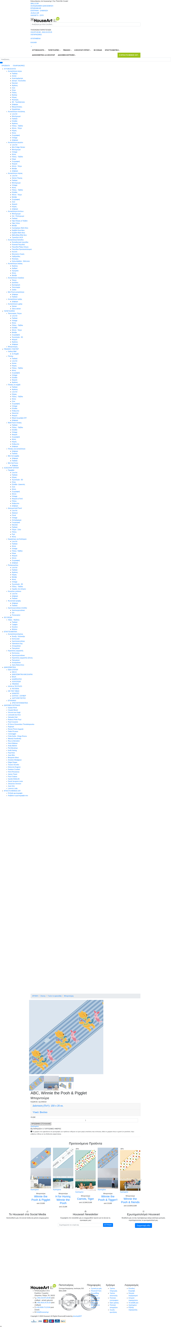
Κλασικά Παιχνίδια (18, 244)
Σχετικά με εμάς (96, 1288)
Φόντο (14, 494)
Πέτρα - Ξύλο (16, 529)
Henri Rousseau (13, 772)
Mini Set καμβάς (13, 456)
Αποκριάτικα (16, 646)
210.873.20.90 (36, 32)
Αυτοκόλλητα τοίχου (15, 71)
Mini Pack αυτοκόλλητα (16, 292)
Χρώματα (15, 271)
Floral (14, 515)
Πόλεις (14, 92)
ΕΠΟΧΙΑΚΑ (12, 700)
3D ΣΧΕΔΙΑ (98, 50)
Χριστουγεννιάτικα (18, 610)
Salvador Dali (13, 717)
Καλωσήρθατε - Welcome (21, 261)
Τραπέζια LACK (17, 237)
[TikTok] (85, 896)
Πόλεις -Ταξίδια (17, 551)
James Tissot (12, 774)
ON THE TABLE (13, 691)
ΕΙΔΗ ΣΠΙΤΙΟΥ (13, 670)
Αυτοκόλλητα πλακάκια (16, 278)
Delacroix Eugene (14, 767)
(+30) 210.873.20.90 (44, 1298)
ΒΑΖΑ (14, 677)
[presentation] (30, 1180)
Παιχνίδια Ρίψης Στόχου (20, 247)
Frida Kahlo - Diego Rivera (17, 736)
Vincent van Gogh (14, 712)
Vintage (14, 138)
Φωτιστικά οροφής (14, 601)
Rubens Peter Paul (14, 719)
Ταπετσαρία (16, 287)
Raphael (11, 727)
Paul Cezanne (13, 722)
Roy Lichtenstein (14, 741)
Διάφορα (15, 104)
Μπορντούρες (13, 347)
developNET (77, 1316)
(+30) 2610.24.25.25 (44, 1302)
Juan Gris (11, 786)
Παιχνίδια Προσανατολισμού (22, 249)
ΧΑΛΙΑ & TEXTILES (15, 686)
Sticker (14, 306)
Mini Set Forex (13, 463)
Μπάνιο (14, 629)
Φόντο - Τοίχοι (17, 128)
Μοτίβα (14, 168)
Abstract (15, 513)
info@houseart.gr (43, 1312)
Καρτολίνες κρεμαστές (15, 651)
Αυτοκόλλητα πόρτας (15, 173)
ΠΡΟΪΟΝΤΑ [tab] (6, 65)
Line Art (14, 114)
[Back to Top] (1, 1326)
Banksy (14, 95)
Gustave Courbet (14, 769)
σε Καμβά (15, 354)
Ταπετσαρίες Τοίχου (15, 313)
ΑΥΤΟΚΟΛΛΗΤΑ (38, 50)
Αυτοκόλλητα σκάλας (15, 263)
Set (13, 613)
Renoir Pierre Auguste (15, 729)
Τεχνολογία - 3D (17, 337)
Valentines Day (17, 643)
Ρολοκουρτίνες (13, 565)
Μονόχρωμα (16, 116)
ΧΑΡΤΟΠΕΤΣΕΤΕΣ (19, 698)
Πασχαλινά (15, 648)
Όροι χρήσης (114, 1303)
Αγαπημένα (133, 1305)
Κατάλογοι (94, 1295)
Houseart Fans (96, 1291)
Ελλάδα (14, 121)
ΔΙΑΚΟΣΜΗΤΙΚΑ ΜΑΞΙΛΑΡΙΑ (22, 674)
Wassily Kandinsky (14, 738)
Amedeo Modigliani (15, 760)
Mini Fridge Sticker (18, 147)
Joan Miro (11, 755)
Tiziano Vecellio (13, 765)
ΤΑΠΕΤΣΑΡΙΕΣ (53, 50)
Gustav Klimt (12, 708)
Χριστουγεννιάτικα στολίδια (17, 608)
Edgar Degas (12, 762)
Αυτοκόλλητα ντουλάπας (16, 111)
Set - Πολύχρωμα (18, 216)
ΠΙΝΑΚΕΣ (66, 50)
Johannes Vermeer (14, 784)
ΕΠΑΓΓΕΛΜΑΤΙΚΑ (112, 50)
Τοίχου (14, 280)
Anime (14, 76)
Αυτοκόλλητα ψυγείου (15, 142)
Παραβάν (11, 470)
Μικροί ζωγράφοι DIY (19, 418)
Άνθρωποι (15, 411)
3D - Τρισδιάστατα (18, 102)
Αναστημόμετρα (17, 78)
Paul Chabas (12, 776)
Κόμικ (14, 159)
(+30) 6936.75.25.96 (43, 1307)
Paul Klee (11, 753)
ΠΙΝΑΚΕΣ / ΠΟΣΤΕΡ (11, 349)
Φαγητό (14, 164)
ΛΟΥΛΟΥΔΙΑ (16, 681)
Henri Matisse (13, 743)
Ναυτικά (15, 83)
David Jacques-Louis (15, 781)
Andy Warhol (12, 746)
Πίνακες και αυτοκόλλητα (16, 449)
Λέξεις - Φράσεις (13, 620)
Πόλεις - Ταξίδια (17, 126)
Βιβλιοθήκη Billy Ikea (19, 235)
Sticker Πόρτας (17, 178)
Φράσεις (15, 85)
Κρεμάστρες (16, 109)
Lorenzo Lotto (13, 788)
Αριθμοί (14, 268)
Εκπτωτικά (15, 639)
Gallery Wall (12, 351)
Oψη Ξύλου (16, 223)
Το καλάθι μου (133, 1303)
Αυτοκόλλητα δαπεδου (16, 240)
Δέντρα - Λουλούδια (19, 81)
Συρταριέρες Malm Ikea (20, 228)
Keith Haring (12, 750)
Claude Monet (13, 710)
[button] (48, 1105)
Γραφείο (15, 624)
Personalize (16, 615)
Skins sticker (16, 309)
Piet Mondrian (13, 748)
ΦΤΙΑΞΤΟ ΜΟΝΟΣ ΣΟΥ (129, 55)
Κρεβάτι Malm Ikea (18, 233)
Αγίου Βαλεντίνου (18, 665)
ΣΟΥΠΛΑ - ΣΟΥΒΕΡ (19, 696)
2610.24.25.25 (47, 32)
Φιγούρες (15, 100)
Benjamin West (13, 757)
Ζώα (13, 88)
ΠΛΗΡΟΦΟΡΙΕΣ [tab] (19, 65)
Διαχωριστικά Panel (15, 508)
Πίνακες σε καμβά (14, 385)
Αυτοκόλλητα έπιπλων (16, 211)
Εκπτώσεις (16, 653)
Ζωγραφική (16, 135)
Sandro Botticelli (13, 779)
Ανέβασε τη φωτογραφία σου (18, 795)
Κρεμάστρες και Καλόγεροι (17, 539)
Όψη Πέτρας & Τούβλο (20, 221)
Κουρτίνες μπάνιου (14, 591)
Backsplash (16, 285)
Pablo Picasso (13, 731)
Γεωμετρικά (16, 522)
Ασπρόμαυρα (16, 520)
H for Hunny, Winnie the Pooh (63, 1200)
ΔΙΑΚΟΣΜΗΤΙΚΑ (10, 667)
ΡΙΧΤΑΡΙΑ (15, 689)
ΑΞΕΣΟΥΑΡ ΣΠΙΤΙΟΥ (82, 50)
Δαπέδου (15, 282)
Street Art (15, 413)
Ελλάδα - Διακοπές (18, 484)
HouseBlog (95, 1293)
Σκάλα (14, 290)
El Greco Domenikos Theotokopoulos (21, 724)
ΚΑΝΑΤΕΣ (15, 693)
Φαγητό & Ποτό (17, 499)
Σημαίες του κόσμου (19, 589)
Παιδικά (14, 73)
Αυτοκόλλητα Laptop (15, 304)
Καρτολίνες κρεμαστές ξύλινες (22, 658)
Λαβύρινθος (16, 256)
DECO (14, 672)
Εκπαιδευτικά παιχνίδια (20, 242)
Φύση (14, 133)
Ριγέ (13, 534)
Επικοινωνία (95, 1298)
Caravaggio (12, 734)
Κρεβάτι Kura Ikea (18, 230)
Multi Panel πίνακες (15, 423)
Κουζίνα (15, 627)
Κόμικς (14, 97)
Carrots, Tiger (85, 1198)
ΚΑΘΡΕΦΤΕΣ (17, 679)
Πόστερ (10, 356)
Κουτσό (14, 252)
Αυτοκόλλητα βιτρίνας (15, 634)
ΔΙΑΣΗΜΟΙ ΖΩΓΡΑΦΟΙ (66, 55)
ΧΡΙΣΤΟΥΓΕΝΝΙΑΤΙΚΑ (20, 703)
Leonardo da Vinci (14, 715)
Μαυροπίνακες (17, 107)
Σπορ (14, 90)
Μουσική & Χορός (18, 254)
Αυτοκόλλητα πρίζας (15, 299)
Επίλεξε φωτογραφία (15, 793)
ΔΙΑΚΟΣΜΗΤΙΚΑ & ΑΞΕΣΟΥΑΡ (43, 55)
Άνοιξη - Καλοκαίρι (18, 636)
